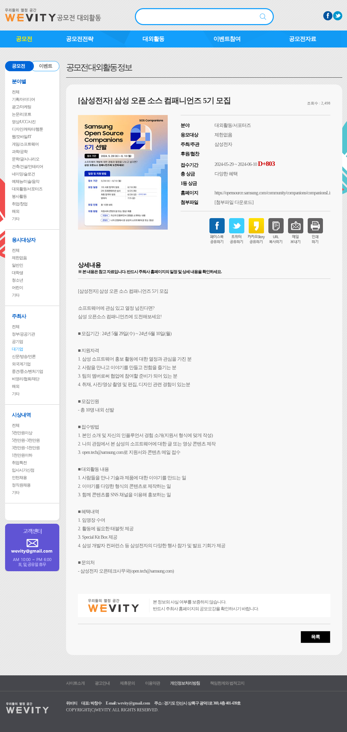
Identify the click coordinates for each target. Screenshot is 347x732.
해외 (15, 211)
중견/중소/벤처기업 (27, 371)
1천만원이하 (22, 455)
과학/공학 (19, 151)
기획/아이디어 (23, 99)
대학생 (17, 272)
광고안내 (102, 683)
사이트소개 (75, 683)
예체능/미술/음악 (25, 181)
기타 (15, 218)
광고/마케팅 (21, 106)
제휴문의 (127, 683)
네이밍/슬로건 (23, 174)
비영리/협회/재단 (25, 379)
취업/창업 (19, 203)
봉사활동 (19, 196)
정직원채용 (21, 485)
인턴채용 (19, 477)
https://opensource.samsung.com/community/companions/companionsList (273, 192)
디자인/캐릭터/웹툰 (27, 129)
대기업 (17, 349)
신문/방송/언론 (24, 356)
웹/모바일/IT (21, 136)
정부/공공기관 (23, 334)
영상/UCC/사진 (24, 121)
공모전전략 (79, 39)
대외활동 (153, 39)
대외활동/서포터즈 (27, 189)
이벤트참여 (227, 39)
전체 (15, 92)
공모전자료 (302, 39)
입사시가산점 (23, 470)
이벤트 (45, 66)
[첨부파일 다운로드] (234, 202)
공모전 (24, 39)
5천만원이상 (22, 432)
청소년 (17, 280)
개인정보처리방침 (185, 683)
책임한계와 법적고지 (227, 683)
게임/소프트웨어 (25, 144)
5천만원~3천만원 (26, 440)
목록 (315, 636)
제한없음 (19, 257)
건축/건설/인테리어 (27, 166)
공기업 (17, 341)
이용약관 (152, 683)
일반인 (17, 265)
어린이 (17, 287)
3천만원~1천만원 (26, 447)
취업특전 (19, 462)
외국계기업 (21, 364)
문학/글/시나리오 (25, 159)
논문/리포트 (21, 114)
